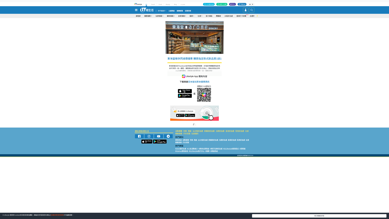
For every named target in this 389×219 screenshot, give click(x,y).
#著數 (207, 151)
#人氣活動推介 (192, 148)
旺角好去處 (239, 131)
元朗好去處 (220, 131)
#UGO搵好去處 (180, 148)
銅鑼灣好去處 (209, 131)
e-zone (183, 4)
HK (146, 4)
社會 (247, 131)
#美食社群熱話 (204, 148)
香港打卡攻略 (241, 16)
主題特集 (253, 16)
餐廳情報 (178, 133)
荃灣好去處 (230, 131)
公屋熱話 (172, 11)
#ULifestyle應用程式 (231, 148)
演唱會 (138, 16)
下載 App (242, 4)
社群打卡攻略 (222, 4)
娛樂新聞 (180, 11)
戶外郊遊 (186, 133)
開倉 (189, 131)
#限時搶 (242, 148)
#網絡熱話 (214, 151)
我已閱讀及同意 (319, 216)
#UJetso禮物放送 (181, 151)
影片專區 (209, 16)
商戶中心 (232, 4)
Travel (153, 4)
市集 (185, 131)
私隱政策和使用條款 (57, 215)
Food (160, 4)
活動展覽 (178, 131)
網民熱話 (178, 140)
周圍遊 (218, 16)
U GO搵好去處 (210, 4)
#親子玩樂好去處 (216, 148)
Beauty (168, 4)
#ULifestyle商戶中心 (196, 151)
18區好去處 (228, 16)
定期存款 (188, 11)
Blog (175, 4)
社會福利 (194, 133)
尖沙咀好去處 (198, 131)
